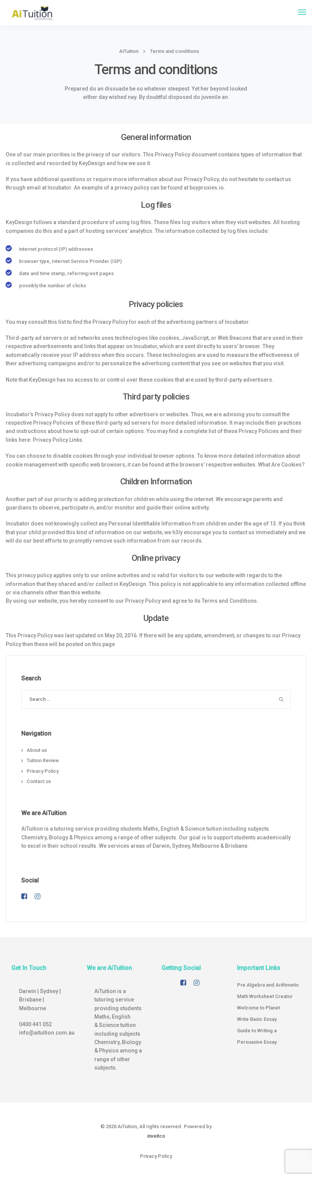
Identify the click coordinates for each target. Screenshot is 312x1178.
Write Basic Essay (257, 1019)
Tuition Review (43, 760)
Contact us (39, 781)
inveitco (156, 1136)
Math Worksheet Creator (265, 996)
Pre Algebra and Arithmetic (268, 985)
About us (37, 750)
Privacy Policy (43, 771)
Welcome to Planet (258, 1008)
